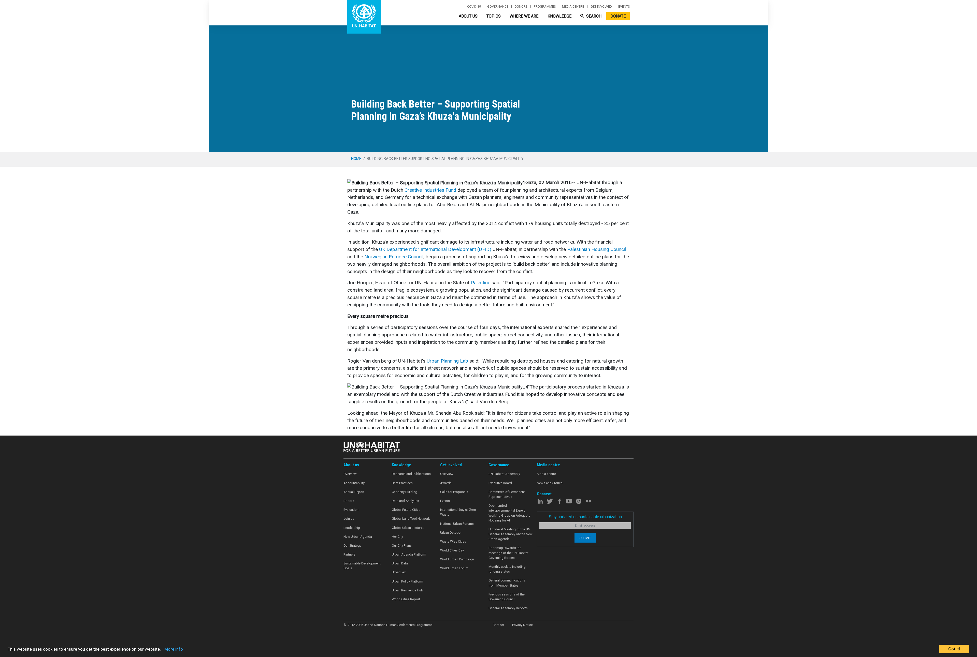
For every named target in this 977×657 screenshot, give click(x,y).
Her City (397, 537)
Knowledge (559, 16)
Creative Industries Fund (430, 190)
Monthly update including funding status (507, 569)
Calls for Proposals (454, 492)
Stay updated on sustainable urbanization (585, 516)
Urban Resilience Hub (407, 590)
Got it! (954, 648)
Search (593, 16)
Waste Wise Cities (453, 541)
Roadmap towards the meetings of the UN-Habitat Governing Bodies (508, 552)
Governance (497, 6)
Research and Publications (411, 474)
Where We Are (524, 16)
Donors (521, 6)
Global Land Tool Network (411, 518)
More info (173, 649)
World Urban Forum (454, 568)
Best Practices (402, 483)
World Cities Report (406, 599)
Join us (348, 518)
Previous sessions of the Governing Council (507, 596)
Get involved (601, 6)
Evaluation (350, 510)
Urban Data (400, 563)
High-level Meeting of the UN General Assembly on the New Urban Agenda (511, 534)
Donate (618, 16)
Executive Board (500, 483)
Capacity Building (404, 492)
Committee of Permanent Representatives (507, 494)
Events (624, 6)
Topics (493, 16)
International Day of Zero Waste (458, 512)
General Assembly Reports (508, 608)
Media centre (573, 6)
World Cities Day (452, 550)
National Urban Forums (457, 524)
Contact (498, 625)
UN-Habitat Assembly (504, 474)
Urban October (451, 532)
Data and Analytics (405, 501)
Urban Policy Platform (407, 581)
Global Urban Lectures (408, 528)
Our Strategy (352, 545)
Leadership (351, 528)
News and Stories (550, 483)
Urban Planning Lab (447, 361)
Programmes (545, 6)
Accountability (354, 483)
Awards (446, 483)
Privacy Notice (522, 625)
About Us (468, 16)
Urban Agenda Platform (409, 554)
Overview (350, 474)
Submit (585, 538)
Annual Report (353, 492)
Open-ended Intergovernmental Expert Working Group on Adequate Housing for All (509, 513)
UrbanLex (399, 572)
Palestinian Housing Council (596, 249)
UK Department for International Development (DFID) (435, 249)
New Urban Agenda (357, 537)
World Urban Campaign (457, 559)
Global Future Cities (406, 510)
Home (356, 158)
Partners (349, 554)
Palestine (480, 283)
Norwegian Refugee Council (393, 257)
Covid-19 (474, 6)
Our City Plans (402, 545)
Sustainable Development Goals (362, 565)
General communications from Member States (507, 582)
